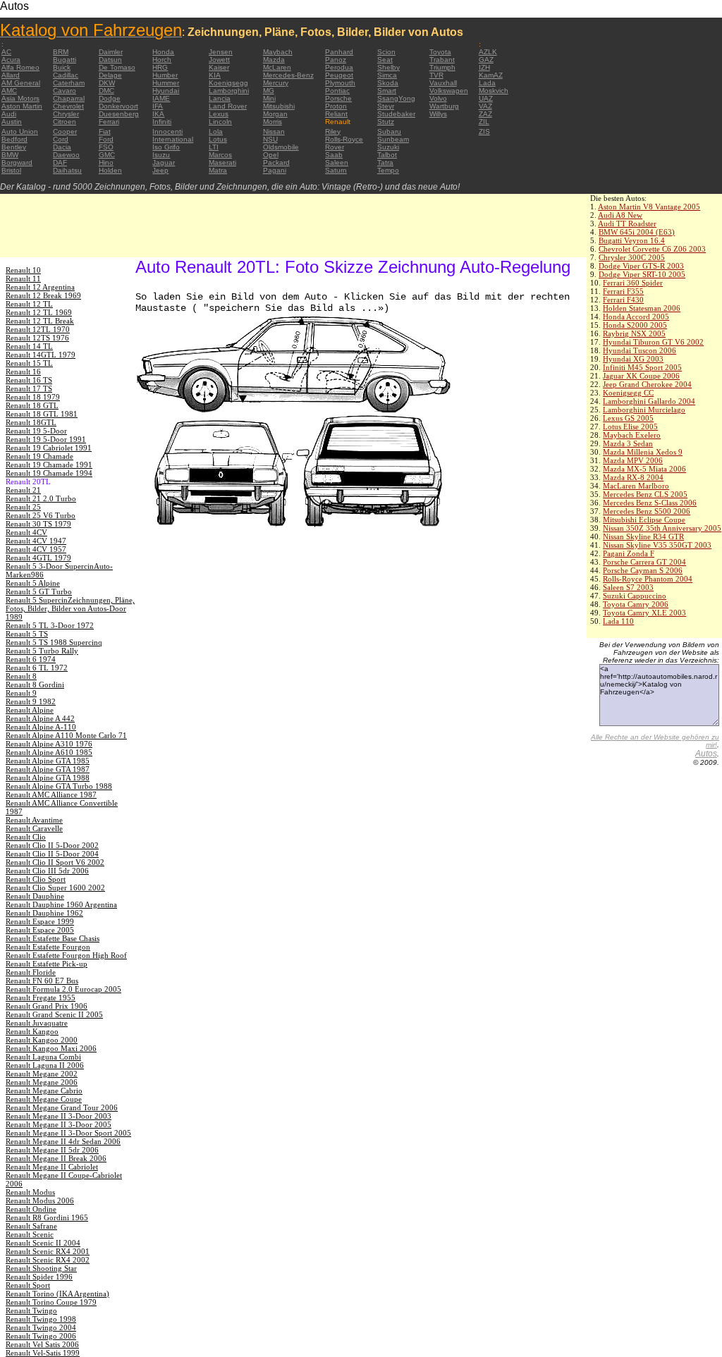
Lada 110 (618, 621)
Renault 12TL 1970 (38, 329)
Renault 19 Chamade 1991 (49, 464)
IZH (484, 67)
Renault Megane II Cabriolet (52, 1166)
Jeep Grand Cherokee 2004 (647, 384)
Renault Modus (30, 1192)
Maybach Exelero (632, 435)
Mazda (274, 59)
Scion (386, 52)
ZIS (484, 131)
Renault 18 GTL (32, 405)
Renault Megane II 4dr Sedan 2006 (63, 1141)
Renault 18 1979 (33, 397)
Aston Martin (21, 106)
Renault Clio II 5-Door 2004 (52, 853)
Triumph (442, 67)
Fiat (105, 131)
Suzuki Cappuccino (634, 595)
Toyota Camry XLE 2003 (644, 612)
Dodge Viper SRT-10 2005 (642, 274)
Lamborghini (229, 90)
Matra (218, 170)
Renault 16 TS (29, 380)
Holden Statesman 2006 (641, 308)
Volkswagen (448, 90)
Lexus (218, 114)
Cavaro (64, 90)
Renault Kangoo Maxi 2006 (51, 1048)
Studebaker (396, 114)
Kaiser (219, 67)
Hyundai (165, 90)
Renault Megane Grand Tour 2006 (62, 1107)
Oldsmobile (281, 147)
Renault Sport (28, 1285)
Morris (272, 121)
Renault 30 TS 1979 (38, 524)
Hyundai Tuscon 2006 (639, 350)
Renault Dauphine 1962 (44, 913)
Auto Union (19, 131)
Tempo (388, 170)
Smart (386, 90)
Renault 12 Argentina (40, 287)
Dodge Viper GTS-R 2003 (641, 266)
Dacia (62, 147)
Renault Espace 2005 (40, 930)
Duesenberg (119, 114)
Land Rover (228, 106)
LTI (214, 147)
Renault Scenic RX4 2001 (48, 1251)
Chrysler (66, 114)
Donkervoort (118, 106)
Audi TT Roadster (627, 223)
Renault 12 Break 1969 (43, 295)
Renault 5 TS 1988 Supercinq (54, 642)
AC (6, 52)
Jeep (160, 170)
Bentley (13, 147)
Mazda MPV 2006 (633, 460)
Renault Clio (26, 837)
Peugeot (339, 75)
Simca (387, 75)
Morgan (275, 114)
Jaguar (163, 162)
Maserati (222, 162)
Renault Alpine (30, 710)
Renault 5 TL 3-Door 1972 (50, 625)
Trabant (442, 59)
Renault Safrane (31, 1226)
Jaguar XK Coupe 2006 (641, 376)
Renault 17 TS (29, 388)
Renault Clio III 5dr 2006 (47, 870)
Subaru (389, 131)
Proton (336, 106)
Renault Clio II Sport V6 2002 (55, 862)
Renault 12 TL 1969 (39, 312)
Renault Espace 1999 (40, 921)
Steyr (385, 106)
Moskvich (493, 90)
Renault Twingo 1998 (41, 1319)
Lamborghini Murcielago (644, 409)
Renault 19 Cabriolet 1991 (49, 447)
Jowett (219, 59)
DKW (107, 83)
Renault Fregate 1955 (40, 997)
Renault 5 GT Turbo (39, 591)
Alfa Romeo (20, 67)
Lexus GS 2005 (628, 418)
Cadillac (65, 75)
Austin (11, 121)
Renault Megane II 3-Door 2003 (58, 1116)
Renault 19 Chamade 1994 (49, 473)
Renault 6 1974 (31, 659)
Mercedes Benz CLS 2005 (645, 494)
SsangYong (396, 98)
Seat (385, 59)
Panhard (339, 52)
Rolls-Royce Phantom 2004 (647, 579)
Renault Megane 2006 (42, 1082)
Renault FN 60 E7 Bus (42, 980)
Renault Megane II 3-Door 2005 (58, 1124)
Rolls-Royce (344, 139)
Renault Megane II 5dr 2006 (52, 1150)
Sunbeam (393, 139)
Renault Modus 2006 (40, 1200)
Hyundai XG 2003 (633, 359)
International (172, 139)
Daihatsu (67, 170)
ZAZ (485, 114)
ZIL (484, 121)
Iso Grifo (166, 147)
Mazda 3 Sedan (628, 443)
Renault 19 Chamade (39, 456)
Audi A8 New (620, 215)
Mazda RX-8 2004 (633, 477)
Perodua (339, 67)
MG (268, 90)
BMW (9, 155)
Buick (62, 67)
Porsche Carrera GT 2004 (644, 562)
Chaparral (69, 98)
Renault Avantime (34, 820)
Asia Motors (20, 98)
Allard (10, 75)
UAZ (486, 98)
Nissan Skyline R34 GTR (643, 536)
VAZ (485, 106)
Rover (334, 147)
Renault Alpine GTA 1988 (48, 777)
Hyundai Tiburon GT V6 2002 (653, 342)
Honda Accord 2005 (636, 316)
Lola (216, 131)
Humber (165, 75)
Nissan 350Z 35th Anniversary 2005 (662, 528)
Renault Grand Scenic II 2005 (54, 1014)
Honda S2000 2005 (635, 325)
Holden (110, 170)
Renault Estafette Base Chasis (52, 938)
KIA (215, 75)
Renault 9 (21, 693)
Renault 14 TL (29, 346)
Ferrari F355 (623, 291)
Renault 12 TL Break (40, 321)
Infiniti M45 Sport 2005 (642, 367)
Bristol (11, 170)
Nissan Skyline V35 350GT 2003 (657, 545)
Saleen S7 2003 (628, 587)
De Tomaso (117, 67)
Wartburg (444, 106)
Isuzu (161, 155)
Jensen (221, 52)
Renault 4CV (26, 532)
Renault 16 (23, 371)
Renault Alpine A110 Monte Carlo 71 (66, 735)
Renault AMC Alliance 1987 (51, 794)
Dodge (110, 98)
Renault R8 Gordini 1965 (47, 1217)
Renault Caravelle (34, 828)
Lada (487, 83)
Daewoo (66, 155)
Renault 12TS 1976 (37, 337)
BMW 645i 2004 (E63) (637, 232)
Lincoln (220, 121)
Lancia (220, 98)
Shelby (388, 67)
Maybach (278, 52)
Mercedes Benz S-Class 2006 (650, 502)
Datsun (110, 59)
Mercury (275, 83)
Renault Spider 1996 (39, 1276)
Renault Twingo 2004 (41, 1327)
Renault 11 (23, 278)
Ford (106, 139)
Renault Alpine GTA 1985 (48, 760)
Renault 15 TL (29, 363)
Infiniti (161, 121)
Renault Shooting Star (41, 1268)
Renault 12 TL (29, 304)
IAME (161, 98)
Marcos (220, 155)
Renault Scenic (30, 1234)
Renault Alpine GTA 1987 (48, 769)
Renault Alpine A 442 (40, 718)
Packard (276, 162)
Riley (333, 131)
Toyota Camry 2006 (635, 604)
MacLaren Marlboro (636, 485)
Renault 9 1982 (31, 701)
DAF (60, 162)
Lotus (218, 139)
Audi (8, 114)
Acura (10, 59)
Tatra (385, 162)
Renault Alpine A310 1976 (49, 743)
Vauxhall (443, 83)
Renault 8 (21, 676)
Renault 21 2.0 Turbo (41, 498)
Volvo (438, 98)
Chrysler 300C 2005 (632, 257)
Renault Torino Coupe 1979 (51, 1302)
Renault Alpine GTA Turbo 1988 (59, 786)
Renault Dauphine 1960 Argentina (61, 904)
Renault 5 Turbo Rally (42, 650)
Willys (438, 114)
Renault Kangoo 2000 (42, 1040)
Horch (161, 59)
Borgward (16, 162)
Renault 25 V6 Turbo (40, 515)
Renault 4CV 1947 (36, 540)
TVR (436, 75)
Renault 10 (23, 270)
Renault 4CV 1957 (36, 549)
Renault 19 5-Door (36, 430)
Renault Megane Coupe (44, 1099)
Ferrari (109, 121)
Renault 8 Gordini (35, 684)
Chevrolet (68, 106)
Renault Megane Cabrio (44, 1090)
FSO (106, 147)
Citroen (64, 121)
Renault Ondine (31, 1209)
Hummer (165, 83)
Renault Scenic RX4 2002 (48, 1259)
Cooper (65, 131)
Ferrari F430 (623, 299)
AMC (9, 90)
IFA (157, 106)
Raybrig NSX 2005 (634, 333)
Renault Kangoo (32, 1031)
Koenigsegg (228, 83)
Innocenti (167, 131)
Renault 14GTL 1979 (40, 354)
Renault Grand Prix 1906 (46, 1006)
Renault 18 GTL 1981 (42, 414)
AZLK (488, 52)
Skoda (387, 83)
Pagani (274, 170)
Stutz (385, 121)
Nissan (274, 131)
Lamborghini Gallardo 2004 (649, 401)
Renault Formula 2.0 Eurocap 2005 (63, 989)
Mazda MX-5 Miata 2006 (644, 469)
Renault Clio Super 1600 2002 (55, 887)
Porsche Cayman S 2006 (643, 570)
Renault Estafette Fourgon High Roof (66, 955)
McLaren (277, 67)
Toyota (440, 52)
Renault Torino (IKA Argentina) (57, 1293)
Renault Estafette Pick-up (46, 963)
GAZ (486, 59)
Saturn (336, 170)
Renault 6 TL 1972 (37, 667)
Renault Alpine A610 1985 (49, 752)
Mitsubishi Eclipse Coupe (644, 519)
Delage (110, 75)
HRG (160, 67)
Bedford (14, 139)
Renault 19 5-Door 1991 (46, 439)
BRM (60, 52)
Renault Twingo (31, 1310)
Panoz (335, 59)
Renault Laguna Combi (43, 1056)
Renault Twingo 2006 (41, 1336)
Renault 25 (23, 507)
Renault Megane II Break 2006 (56, 1158)
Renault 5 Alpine (33, 583)
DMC (106, 90)
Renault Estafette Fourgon (48, 946)
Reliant (336, 114)
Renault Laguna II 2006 (45, 1065)
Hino (106, 162)
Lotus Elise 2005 (630, 426)
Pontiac (337, 90)
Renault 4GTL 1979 (38, 557)
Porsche (338, 98)
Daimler (111, 52)
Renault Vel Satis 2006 (42, 1344)
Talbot (387, 155)
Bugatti (64, 59)
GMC (107, 155)
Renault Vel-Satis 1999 (43, 1353)
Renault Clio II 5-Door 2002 (52, 845)
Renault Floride (31, 972)
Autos (706, 754)
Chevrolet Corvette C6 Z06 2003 (652, 249)
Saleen (336, 162)
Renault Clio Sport (36, 879)
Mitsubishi (279, 106)
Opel (271, 155)
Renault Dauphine (35, 896)
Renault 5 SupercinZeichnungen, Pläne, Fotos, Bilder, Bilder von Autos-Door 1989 (70, 608)
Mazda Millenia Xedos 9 (643, 452)
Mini (269, 98)
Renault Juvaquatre (37, 1023)
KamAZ (491, 75)
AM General (20, 83)
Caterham (69, 83)
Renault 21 (23, 490)
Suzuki (388, 147)
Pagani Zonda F (628, 553)
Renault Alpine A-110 (41, 727)
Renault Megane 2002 (42, 1073)
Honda (163, 52)
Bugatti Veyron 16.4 (632, 240)
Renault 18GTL (31, 422)
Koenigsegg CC (628, 392)
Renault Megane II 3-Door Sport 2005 (68, 1133)
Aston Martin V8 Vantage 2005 (649, 206)
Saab (334, 155)
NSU (270, 139)
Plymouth (340, 83)
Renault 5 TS (27, 634)
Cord (60, 139)
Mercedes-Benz (288, 75)
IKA (158, 114)
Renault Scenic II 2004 (43, 1243)
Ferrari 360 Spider (633, 282)
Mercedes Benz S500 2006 (646, 511)
